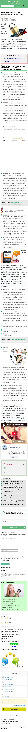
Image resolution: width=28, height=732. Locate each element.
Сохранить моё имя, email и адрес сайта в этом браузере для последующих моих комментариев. (13, 558)
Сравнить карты (14, 709)
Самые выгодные (9, 677)
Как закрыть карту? (7, 607)
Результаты (14, 646)
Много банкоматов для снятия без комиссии (13, 640)
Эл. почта (4, 521)
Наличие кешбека (6, 633)
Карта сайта (19, 715)
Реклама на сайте (5, 715)
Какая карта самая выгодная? (9, 599)
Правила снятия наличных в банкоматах (13, 481)
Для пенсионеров (9, 684)
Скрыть (19, 55)
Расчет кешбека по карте (8, 601)
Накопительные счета (10, 694)
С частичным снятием (10, 682)
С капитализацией (9, 689)
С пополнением (8, 679)
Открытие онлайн (9, 691)
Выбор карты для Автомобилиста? (10, 605)
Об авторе (14, 457)
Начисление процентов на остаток (11, 634)
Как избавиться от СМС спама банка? (12, 483)
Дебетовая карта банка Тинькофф (9, 721)
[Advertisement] (14, 158)
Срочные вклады (9, 686)
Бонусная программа (7, 636)
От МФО (7, 696)
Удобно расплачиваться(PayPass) (10, 641)
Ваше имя (4, 515)
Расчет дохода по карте (8, 603)
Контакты (12, 715)
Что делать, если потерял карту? (10, 609)
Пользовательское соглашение (8, 719)
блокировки (15, 395)
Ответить (3, 576)
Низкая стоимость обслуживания (10, 631)
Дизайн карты (6, 638)
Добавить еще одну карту (20, 705)
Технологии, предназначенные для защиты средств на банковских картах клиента (16, 60)
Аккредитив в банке (8, 497)
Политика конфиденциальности (9, 717)
